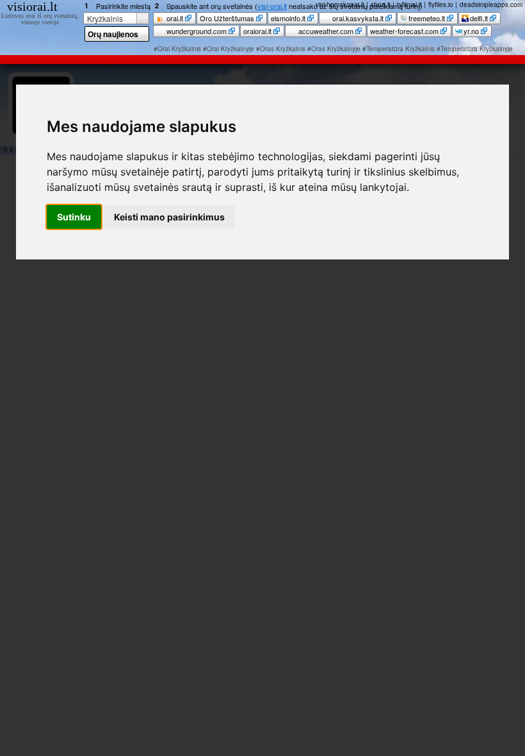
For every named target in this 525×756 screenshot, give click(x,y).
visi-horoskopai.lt (340, 4)
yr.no (471, 31)
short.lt (381, 4)
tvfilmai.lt (409, 4)
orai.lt (174, 18)
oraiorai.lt (257, 31)
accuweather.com (324, 31)
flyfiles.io (440, 4)
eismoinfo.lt (288, 18)
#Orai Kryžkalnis (177, 48)
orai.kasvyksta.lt (357, 18)
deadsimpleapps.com (491, 4)
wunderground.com (196, 31)
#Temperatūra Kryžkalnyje (475, 48)
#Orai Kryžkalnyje (228, 48)
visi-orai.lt (272, 6)
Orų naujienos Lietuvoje (113, 35)
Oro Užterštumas (227, 18)
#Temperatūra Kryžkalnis (398, 48)
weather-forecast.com (404, 31)
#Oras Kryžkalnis (280, 48)
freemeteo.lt (426, 18)
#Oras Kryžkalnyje (333, 48)
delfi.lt (479, 18)
